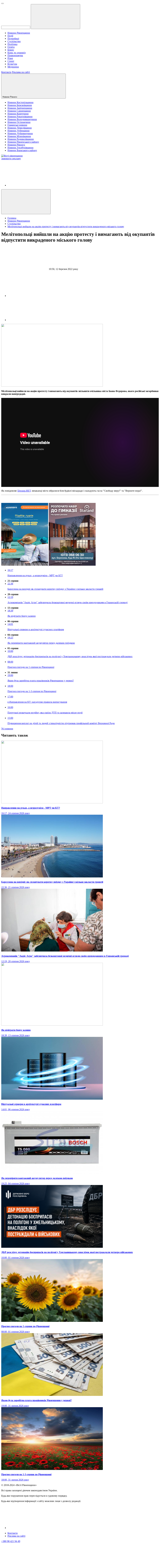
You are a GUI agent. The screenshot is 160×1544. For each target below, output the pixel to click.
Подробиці (13, 38)
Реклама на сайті (21, 72)
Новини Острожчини (19, 122)
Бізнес (11, 49)
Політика (12, 44)
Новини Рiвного (10, 97)
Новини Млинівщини (19, 136)
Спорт (11, 61)
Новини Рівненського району (23, 142)
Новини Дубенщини (19, 130)
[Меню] (2, 3)
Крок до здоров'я (16, 52)
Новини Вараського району (22, 150)
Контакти (6, 72)
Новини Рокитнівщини (20, 116)
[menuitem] (83, 33)
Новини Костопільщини (20, 102)
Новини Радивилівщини (21, 139)
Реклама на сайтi (16, 1536)
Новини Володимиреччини (22, 119)
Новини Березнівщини (20, 105)
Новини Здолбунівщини (20, 147)
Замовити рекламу (11, 158)
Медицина (13, 66)
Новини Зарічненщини (20, 108)
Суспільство (14, 41)
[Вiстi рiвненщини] (12, 155)
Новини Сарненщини (19, 111)
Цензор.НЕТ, (24, 490)
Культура (12, 64)
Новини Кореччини (18, 113)
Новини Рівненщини (19, 33)
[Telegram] (31, 320)
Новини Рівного (16, 144)
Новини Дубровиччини (20, 133)
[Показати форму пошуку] (26, 201)
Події (10, 35)
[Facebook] (31, 185)
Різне (10, 58)
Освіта (11, 47)
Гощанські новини (17, 125)
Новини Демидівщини (20, 127)
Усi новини (7, 728)
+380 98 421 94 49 (10, 1541)
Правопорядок (15, 55)
